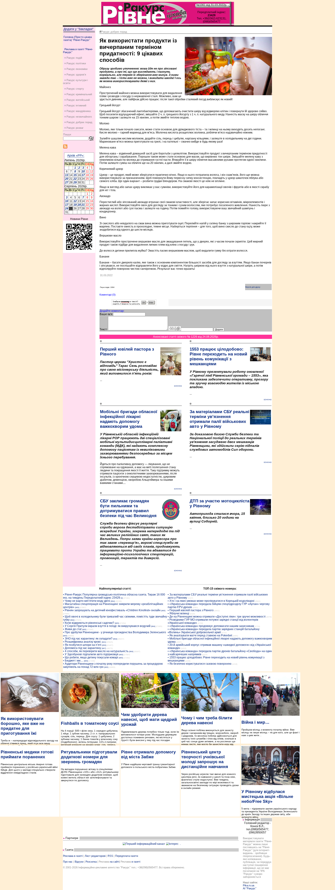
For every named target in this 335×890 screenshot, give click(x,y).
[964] (113, 601)
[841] (104, 642)
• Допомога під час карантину (82, 647)
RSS (110, 855)
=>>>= (178, 385)
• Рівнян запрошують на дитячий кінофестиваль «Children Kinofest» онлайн (112, 610)
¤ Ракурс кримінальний (78, 94)
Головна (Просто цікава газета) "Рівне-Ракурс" (78, 38)
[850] (104, 645)
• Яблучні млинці (178, 613)
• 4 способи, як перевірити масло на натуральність (95, 651)
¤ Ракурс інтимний (75, 105)
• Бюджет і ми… (73, 660)
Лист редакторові (95, 855)
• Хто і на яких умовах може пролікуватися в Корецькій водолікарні (211, 600)
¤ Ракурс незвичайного (78, 116)
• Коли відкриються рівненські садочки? (88, 622)
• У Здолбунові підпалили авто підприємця (90, 654)
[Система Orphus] (133, 304)
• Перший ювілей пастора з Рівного (191, 610)
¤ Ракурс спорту (74, 88)
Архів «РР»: (75, 155)
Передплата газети (126, 855)
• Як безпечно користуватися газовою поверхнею (199, 663)
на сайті (114, 861)
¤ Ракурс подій (73, 57)
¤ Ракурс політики (75, 63)
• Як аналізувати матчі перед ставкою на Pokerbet (200, 635)
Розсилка (91, 861)
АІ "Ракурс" (249, 888)
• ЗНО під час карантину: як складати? (87, 638)
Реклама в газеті (73, 855)
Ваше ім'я (106, 314)
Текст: (103, 329)
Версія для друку (252, 287)
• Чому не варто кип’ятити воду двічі (86, 600)
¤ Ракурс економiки (75, 68)
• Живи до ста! (72, 629)
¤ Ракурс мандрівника (77, 111)
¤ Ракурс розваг (73, 127)
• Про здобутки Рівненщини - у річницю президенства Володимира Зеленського (114, 632)
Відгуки (79, 861)
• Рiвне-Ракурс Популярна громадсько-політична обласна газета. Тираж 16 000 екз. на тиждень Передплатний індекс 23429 (114, 596)
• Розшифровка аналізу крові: (82, 641)
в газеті (136, 861)
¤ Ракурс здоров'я (75, 74)
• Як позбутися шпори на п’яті (82, 644)
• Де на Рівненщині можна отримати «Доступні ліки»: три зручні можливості (217, 616)
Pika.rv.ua (248, 885)
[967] (104, 648)
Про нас (68, 861)
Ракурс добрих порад (114, 31)
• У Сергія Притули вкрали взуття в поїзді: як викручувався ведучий (106, 625)
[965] (77, 607)
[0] (122, 598)
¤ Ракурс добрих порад (78, 122)
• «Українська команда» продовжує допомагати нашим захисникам (211, 625)
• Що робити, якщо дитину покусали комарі (90, 657)
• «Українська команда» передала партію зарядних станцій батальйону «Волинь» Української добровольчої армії (213, 631)
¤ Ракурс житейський (77, 99)
